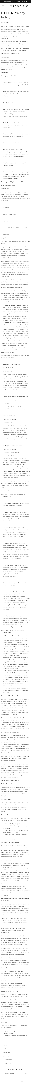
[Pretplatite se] (26, 1073)
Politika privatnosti (8, 1060)
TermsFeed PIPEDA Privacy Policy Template (14, 50)
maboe (13, 1081)
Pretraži (5, 1045)
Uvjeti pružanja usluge (8, 1049)
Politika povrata (7, 1063)
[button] (3, 6)
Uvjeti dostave (6, 1056)
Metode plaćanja (7, 1052)
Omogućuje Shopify (19, 1081)
